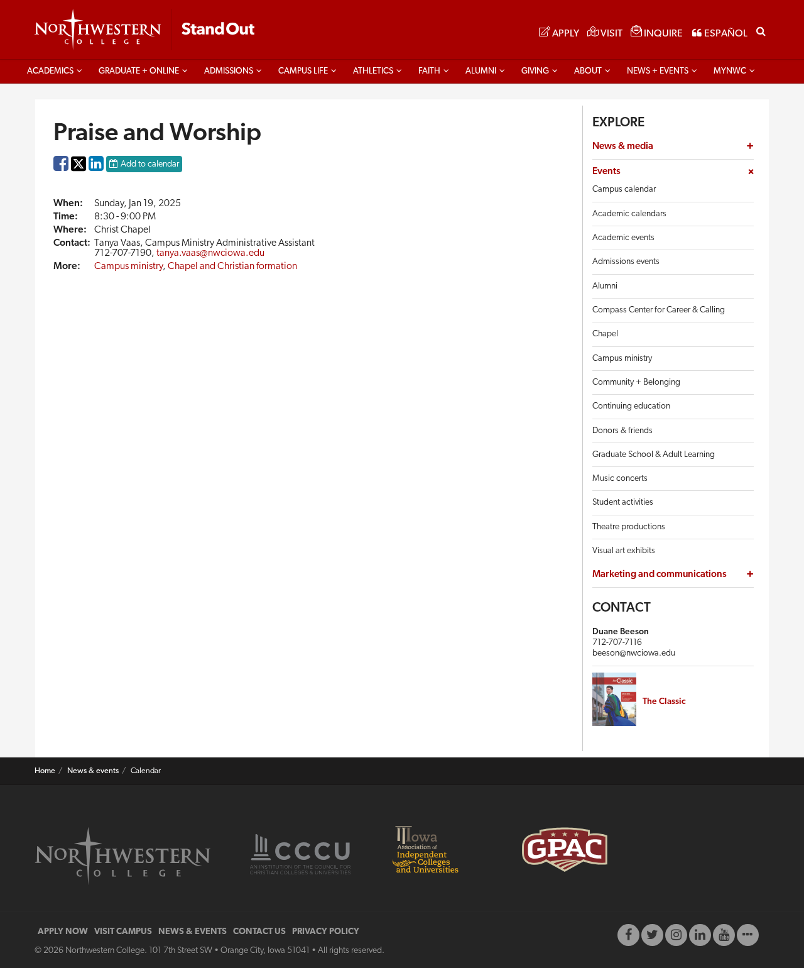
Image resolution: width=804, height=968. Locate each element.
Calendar (146, 771)
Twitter (78, 172)
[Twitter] (652, 935)
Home (45, 771)
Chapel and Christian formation (232, 266)
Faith (429, 71)
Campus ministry (128, 266)
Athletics (373, 71)
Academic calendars (629, 214)
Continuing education (631, 406)
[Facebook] (628, 935)
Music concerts (620, 479)
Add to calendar (150, 164)
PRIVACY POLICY (325, 932)
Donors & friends (622, 431)
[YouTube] (724, 935)
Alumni (480, 71)
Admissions (228, 71)
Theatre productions (628, 527)
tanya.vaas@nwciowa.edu (210, 253)
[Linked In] (700, 935)
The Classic (664, 702)
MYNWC (730, 71)
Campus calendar (624, 189)
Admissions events (626, 262)
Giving (535, 71)
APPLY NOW (63, 932)
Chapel (605, 334)
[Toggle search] (760, 30)
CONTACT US (259, 932)
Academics (50, 71)
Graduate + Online (139, 71)
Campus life (303, 71)
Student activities (622, 502)
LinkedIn (96, 166)
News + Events (657, 71)
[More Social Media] (748, 935)
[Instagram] (676, 935)
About (588, 71)
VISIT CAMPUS (123, 932)
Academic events (623, 238)
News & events (93, 771)
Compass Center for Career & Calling (658, 310)
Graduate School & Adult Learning (653, 455)
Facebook (60, 166)
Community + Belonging (636, 382)
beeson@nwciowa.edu (633, 653)
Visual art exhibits (623, 551)
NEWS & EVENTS (192, 932)
